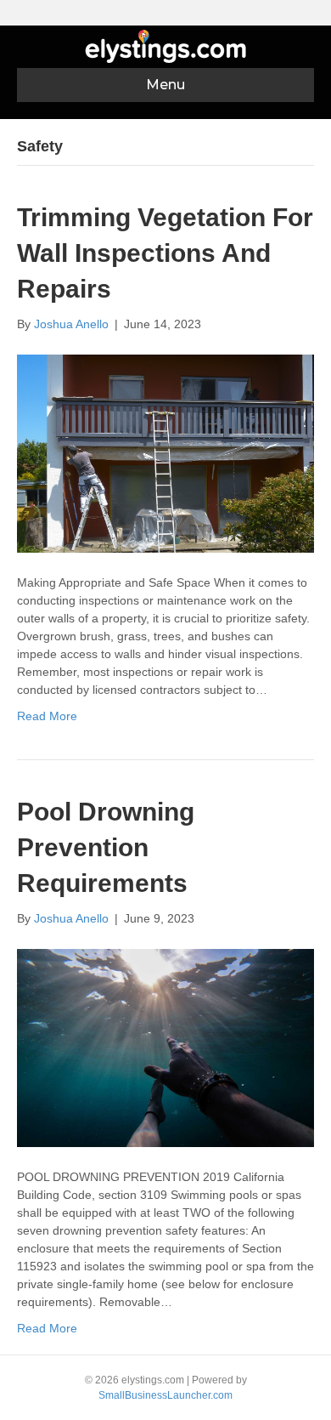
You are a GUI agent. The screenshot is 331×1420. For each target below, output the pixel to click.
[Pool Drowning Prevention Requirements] (165, 1047)
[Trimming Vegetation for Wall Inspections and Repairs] (165, 452)
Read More (47, 716)
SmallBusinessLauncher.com (165, 1395)
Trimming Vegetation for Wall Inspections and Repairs (165, 253)
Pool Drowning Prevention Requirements (105, 847)
